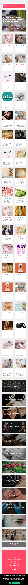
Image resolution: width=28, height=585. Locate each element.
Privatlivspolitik (16, 583)
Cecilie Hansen (21, 14)
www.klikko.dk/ (15, 565)
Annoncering (14, 573)
